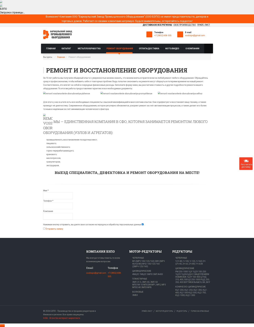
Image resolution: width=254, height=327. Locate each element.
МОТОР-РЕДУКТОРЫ (164, 311)
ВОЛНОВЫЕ (137, 292)
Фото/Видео (172, 48)
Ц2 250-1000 (194, 279)
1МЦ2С (143, 274)
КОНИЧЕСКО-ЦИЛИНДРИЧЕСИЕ (190, 287)
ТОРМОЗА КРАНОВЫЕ (200, 311)
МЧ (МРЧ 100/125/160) (143, 261)
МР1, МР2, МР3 (158, 284)
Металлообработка (89, 48)
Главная (51, 48)
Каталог (66, 48)
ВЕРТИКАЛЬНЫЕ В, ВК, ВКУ (197, 282)
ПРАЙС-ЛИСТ (203, 25)
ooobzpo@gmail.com (195, 35)
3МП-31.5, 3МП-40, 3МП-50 (145, 282)
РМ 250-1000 (181, 271)
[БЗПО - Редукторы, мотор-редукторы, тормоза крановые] (59, 34)
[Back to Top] (2, 325)
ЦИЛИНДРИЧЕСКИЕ (141, 271)
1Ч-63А (199, 264)
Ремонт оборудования (120, 48)
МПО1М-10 (137, 284)
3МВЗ (135, 295)
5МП (155, 274)
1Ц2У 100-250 (199, 271)
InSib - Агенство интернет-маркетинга (61, 318)
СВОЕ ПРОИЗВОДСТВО (184, 25)
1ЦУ (190, 271)
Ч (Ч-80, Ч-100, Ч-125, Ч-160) (188, 261)
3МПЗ (144, 287)
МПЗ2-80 (136, 287)
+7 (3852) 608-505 (162, 35)
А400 (160, 274)
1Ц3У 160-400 (193, 277)
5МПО (150, 274)
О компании (193, 48)
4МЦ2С (135, 274)
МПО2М (147, 284)
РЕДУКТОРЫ (182, 311)
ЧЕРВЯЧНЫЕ (138, 258)
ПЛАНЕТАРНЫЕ (139, 279)
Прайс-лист (147, 311)
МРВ (149, 287)
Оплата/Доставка (149, 48)
